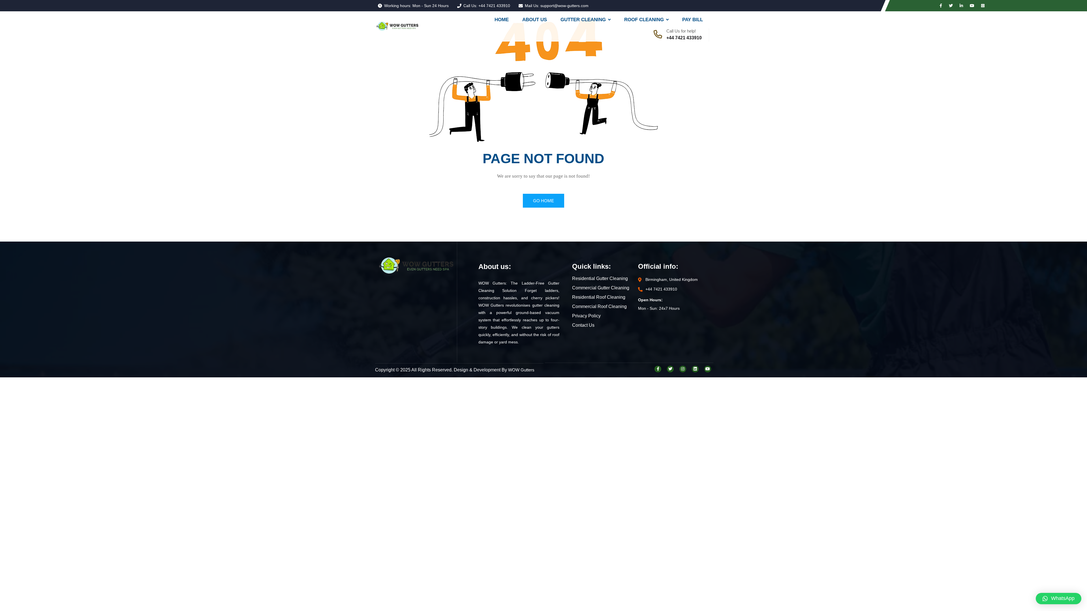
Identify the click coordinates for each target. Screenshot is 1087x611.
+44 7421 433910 (494, 5)
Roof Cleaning (644, 19)
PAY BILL (692, 19)
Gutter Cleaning (583, 19)
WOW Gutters (521, 369)
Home (502, 19)
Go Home (543, 200)
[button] (1058, 598)
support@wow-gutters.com (564, 5)
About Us (534, 19)
